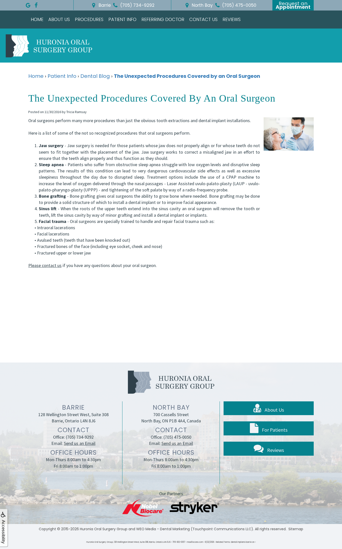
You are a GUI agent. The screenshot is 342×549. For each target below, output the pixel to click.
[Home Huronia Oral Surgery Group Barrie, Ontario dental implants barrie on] (49, 46)
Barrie (104, 5)
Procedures (89, 19)
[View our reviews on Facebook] (36, 4)
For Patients (274, 430)
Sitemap (295, 528)
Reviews (232, 19)
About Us (59, 19)
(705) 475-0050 (177, 437)
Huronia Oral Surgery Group (103, 528)
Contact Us (203, 19)
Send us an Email (79, 443)
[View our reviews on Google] (28, 4)
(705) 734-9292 (80, 437)
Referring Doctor (162, 19)
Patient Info (122, 19)
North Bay (202, 5)
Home (37, 19)
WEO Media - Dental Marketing (163, 528)
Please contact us (45, 265)
